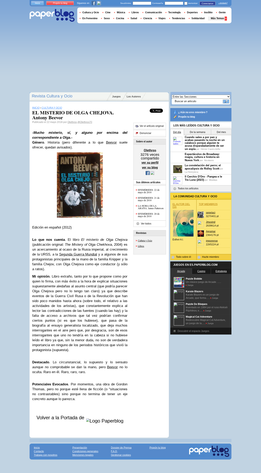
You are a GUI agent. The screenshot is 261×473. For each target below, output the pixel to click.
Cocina (120, 18)
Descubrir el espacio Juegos (193, 331)
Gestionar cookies (121, 455)
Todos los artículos (188, 188)
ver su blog (150, 167)
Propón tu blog (186, 116)
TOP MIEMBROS (208, 204)
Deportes (192, 12)
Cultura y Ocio (145, 240)
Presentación (79, 447)
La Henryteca (191, 172)
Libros (141, 246)
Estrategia (221, 271)
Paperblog (52, 15)
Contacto (39, 451)
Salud (133, 18)
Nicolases (209, 160)
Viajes (162, 18)
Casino (201, 271)
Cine (108, 12)
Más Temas (217, 18)
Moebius (213, 180)
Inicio (37, 3)
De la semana (197, 132)
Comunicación (153, 12)
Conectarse (207, 3)
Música (121, 12)
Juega (190, 285)
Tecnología (174, 12)
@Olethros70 (84, 122)
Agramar (211, 231)
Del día (177, 132)
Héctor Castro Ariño (210, 149)
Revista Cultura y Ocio (52, 96)
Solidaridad (198, 18)
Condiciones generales (85, 451)
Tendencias (178, 18)
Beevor (111, 142)
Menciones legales (82, 455)
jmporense (212, 240)
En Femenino (89, 18)
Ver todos (146, 223)
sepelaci (210, 212)
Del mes (221, 132)
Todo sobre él (183, 256)
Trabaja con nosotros (45, 455)
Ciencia (147, 18)
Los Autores (134, 96)
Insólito (208, 12)
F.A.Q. (114, 451)
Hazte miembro (210, 256)
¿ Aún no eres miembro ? (192, 112)
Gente (222, 12)
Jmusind (210, 222)
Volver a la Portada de (61, 417)
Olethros (72, 122)
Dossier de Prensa (121, 447)
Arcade (181, 271)
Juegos (116, 96)
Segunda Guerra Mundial (78, 254)
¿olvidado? (223, 3)
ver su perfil (150, 162)
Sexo (107, 18)
